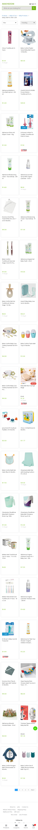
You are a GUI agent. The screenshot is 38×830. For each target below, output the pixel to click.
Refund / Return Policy (9, 810)
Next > (33, 790)
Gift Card (16, 812)
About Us (12, 807)
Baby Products (23, 15)
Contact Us (25, 807)
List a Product (23, 815)
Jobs (18, 807)
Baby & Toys (13, 15)
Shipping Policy (22, 810)
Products (4, 15)
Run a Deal (14, 815)
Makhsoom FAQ (7, 812)
